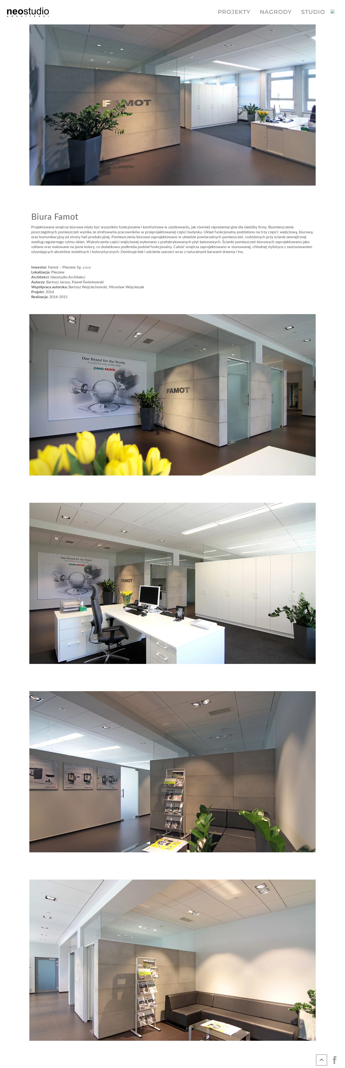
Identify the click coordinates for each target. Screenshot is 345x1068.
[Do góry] (321, 1060)
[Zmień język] (334, 12)
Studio (313, 11)
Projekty (234, 11)
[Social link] (334, 1060)
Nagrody (276, 11)
